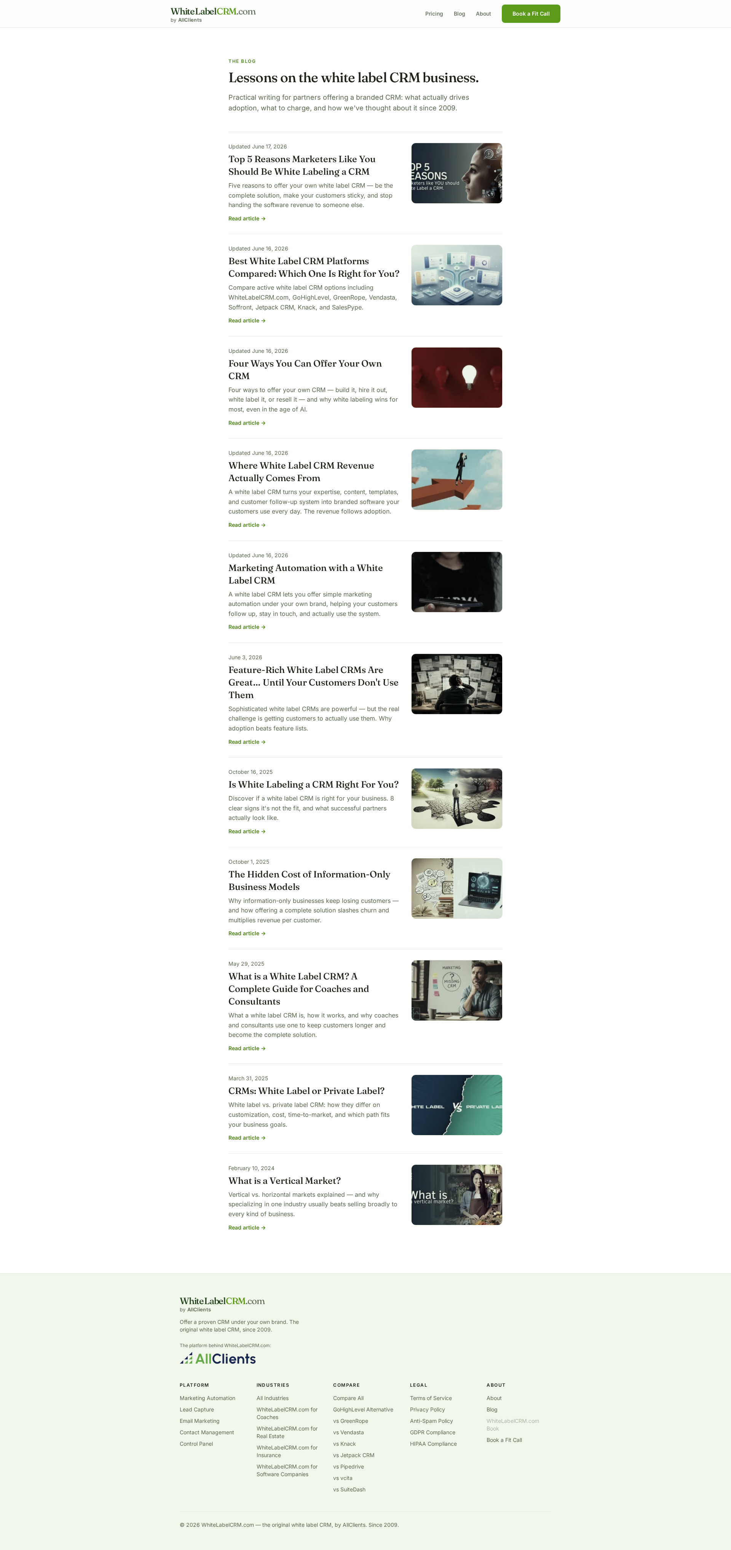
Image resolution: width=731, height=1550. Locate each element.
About (483, 13)
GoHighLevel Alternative (363, 1409)
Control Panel (196, 1443)
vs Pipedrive (348, 1466)
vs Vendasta (348, 1432)
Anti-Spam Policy (431, 1421)
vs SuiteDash (349, 1489)
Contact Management (207, 1432)
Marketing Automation (207, 1398)
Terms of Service (431, 1398)
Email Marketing (200, 1421)
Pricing (434, 13)
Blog (459, 13)
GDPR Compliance (432, 1432)
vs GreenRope (350, 1421)
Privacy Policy (427, 1409)
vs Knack (344, 1443)
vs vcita (343, 1478)
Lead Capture (197, 1409)
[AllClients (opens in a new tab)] (218, 1358)
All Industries (273, 1398)
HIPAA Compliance (433, 1443)
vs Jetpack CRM (354, 1455)
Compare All (348, 1398)
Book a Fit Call (531, 13)
